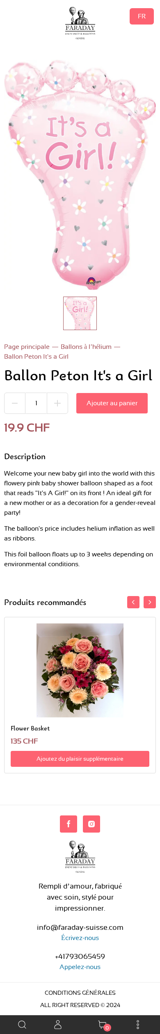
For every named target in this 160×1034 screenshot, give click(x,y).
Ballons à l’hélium (86, 346)
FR (142, 16)
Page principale (27, 346)
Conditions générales (80, 992)
